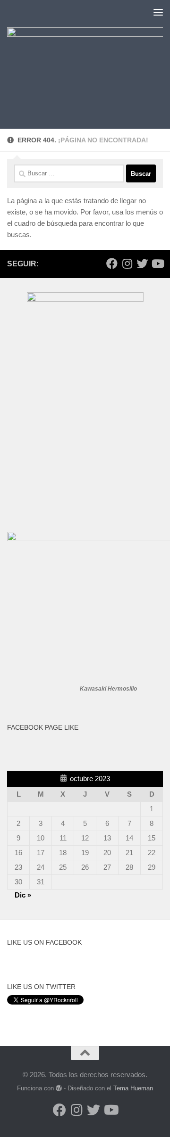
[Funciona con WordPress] (59, 1088)
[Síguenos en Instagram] (127, 263)
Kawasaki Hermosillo (108, 688)
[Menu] (158, 12)
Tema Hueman (133, 1088)
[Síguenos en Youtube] (157, 263)
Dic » (23, 895)
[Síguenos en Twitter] (142, 263)
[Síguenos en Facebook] (112, 263)
